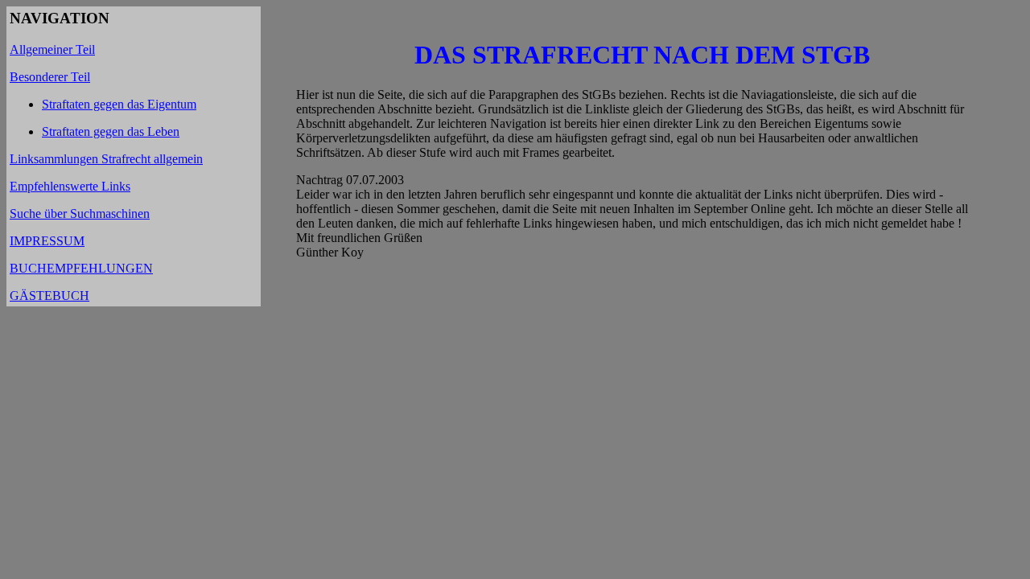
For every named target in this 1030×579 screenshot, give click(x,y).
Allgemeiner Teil (52, 49)
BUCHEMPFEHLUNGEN (81, 268)
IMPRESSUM (47, 241)
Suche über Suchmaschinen (80, 213)
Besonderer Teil (50, 77)
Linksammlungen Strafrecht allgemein (106, 159)
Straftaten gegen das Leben (110, 131)
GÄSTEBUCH (49, 295)
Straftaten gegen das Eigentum (119, 104)
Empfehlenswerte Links (70, 186)
